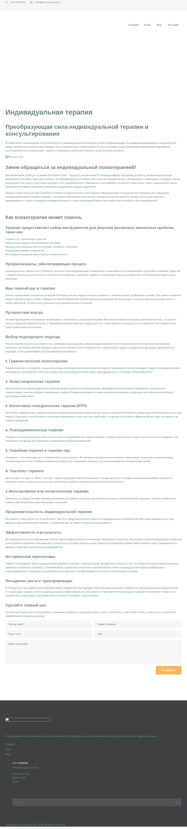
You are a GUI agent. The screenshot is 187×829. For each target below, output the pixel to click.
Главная (9, 744)
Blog (7, 754)
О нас (8, 749)
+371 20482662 (20, 763)
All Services (79, 66)
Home (64, 66)
